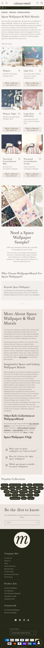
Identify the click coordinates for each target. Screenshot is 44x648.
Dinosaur (4, 488)
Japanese (14, 491)
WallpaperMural (23, 647)
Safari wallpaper (23, 428)
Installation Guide (10, 596)
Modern (15, 495)
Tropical (31, 498)
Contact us (8, 558)
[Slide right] (26, 303)
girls (31, 432)
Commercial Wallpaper (12, 610)
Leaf (30, 491)
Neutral (22, 495)
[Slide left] (17, 303)
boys (25, 432)
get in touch (23, 357)
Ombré (40, 488)
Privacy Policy (9, 571)
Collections (12, 12)
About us (7, 561)
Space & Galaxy (25, 12)
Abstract (5, 485)
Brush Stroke (38, 485)
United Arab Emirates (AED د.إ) (21, 633)
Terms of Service (9, 566)
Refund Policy (9, 569)
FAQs (6, 563)
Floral (18, 488)
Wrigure (6, 71)
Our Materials (8, 591)
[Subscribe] (37, 522)
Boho (30, 485)
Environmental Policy (11, 574)
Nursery (29, 495)
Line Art (37, 491)
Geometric (32, 488)
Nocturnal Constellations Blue (9, 161)
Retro (36, 495)
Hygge (6, 491)
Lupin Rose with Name (29, 115)
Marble (8, 495)
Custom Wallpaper (10, 588)
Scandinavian (15, 498)
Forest (24, 488)
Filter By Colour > (7, 44)
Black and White (15, 485)
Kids (19, 12)
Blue (24, 485)
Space (24, 498)
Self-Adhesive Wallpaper (12, 593)
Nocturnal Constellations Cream (30, 161)
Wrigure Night (9, 114)
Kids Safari (23, 491)
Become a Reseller (10, 613)
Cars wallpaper (18, 430)
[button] (2, 3)
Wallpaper (4, 12)
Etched (12, 488)
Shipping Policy (9, 599)
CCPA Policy (8, 577)
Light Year (28, 71)
